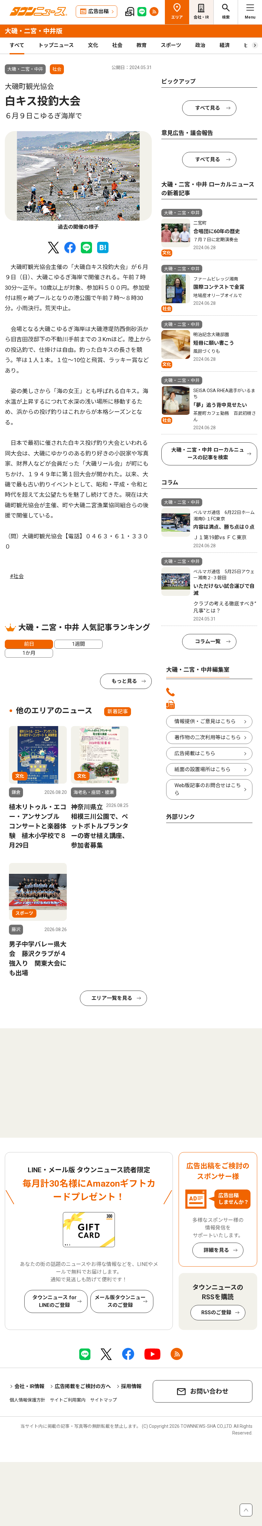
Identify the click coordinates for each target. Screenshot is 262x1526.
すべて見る (207, 108)
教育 (141, 45)
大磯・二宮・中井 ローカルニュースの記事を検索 (207, 454)
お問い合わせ (209, 1391)
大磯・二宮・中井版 (33, 31)
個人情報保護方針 (27, 1400)
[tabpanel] (78, 181)
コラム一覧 (207, 641)
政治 (200, 45)
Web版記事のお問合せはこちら (207, 789)
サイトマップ (103, 1400)
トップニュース (56, 45)
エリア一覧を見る (111, 998)
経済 (225, 45)
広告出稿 (98, 11)
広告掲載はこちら (194, 753)
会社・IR (201, 17)
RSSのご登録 (216, 1312)
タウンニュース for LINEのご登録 (54, 1301)
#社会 (17, 576)
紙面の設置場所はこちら (202, 769)
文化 (93, 45)
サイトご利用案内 (68, 1400)
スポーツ (171, 45)
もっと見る (124, 681)
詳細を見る (216, 1250)
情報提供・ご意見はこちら (205, 721)
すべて (17, 45)
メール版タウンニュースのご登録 (120, 1301)
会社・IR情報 (29, 1386)
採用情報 (131, 1386)
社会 (117, 45)
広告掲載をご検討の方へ (83, 1386)
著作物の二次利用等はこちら (207, 737)
